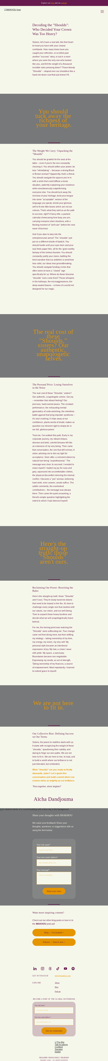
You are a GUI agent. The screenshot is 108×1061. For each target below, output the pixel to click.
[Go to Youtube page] (67, 968)
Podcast (58, 992)
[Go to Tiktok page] (59, 968)
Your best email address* (47, 857)
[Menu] (102, 11)
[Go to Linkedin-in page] (36, 968)
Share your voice (54, 891)
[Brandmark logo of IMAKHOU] (54, 958)
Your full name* (43, 845)
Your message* (43, 870)
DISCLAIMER (43, 1057)
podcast (64, 3)
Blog (56, 987)
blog (52, 3)
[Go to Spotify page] (73, 968)
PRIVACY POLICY (53, 1057)
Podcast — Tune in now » (54, 942)
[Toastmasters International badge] (46, 1047)
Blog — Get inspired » (54, 932)
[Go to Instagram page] (44, 968)
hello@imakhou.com (63, 976)
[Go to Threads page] (51, 968)
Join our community (54, 1031)
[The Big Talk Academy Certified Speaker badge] (61, 1047)
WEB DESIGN (65, 1057)
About (57, 983)
